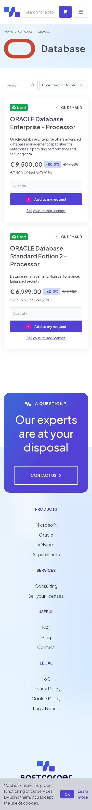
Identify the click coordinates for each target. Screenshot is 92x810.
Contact (46, 647)
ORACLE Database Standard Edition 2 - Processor (38, 256)
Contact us (43, 475)
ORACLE (44, 32)
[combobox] (78, 85)
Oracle (46, 535)
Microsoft (46, 525)
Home (8, 32)
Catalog (25, 32)
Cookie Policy (46, 698)
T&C (46, 679)
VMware (46, 544)
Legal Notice (46, 708)
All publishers (46, 554)
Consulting (46, 586)
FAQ (46, 627)
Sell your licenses (46, 596)
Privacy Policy (46, 688)
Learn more (83, 794)
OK (67, 794)
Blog (46, 637)
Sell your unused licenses (46, 210)
